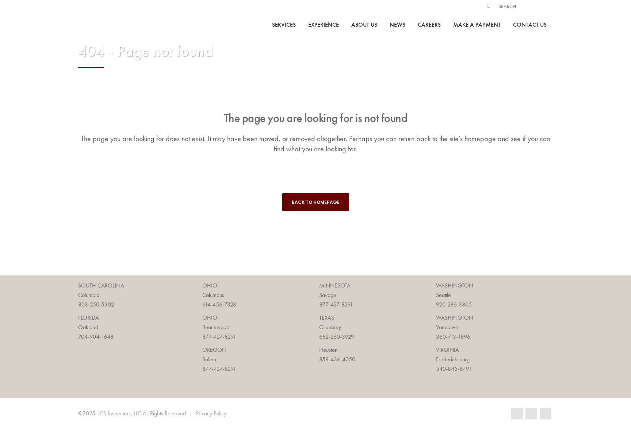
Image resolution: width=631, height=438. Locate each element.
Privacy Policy (211, 413)
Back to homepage (316, 202)
